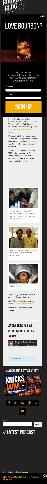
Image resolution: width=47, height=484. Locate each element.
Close (42, 15)
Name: (9, 86)
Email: (10, 94)
